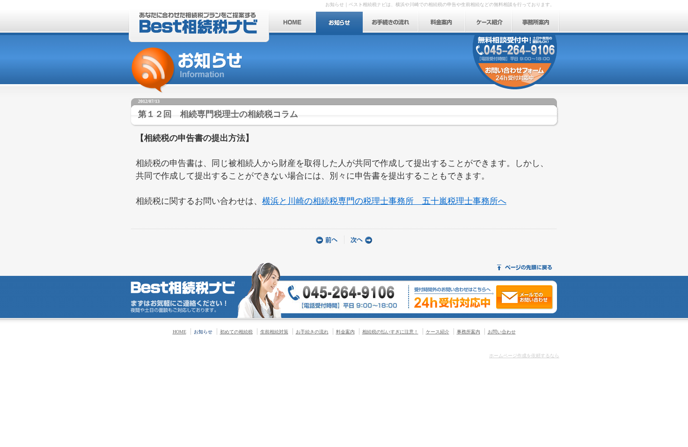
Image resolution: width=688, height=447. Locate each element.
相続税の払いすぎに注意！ (390, 331)
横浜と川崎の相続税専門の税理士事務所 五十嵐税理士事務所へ (384, 201)
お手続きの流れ (312, 331)
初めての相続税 (236, 331)
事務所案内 (468, 331)
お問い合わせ (502, 331)
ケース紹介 (437, 331)
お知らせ (203, 331)
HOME (179, 331)
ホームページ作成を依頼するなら (524, 355)
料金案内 (345, 331)
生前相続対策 (274, 331)
